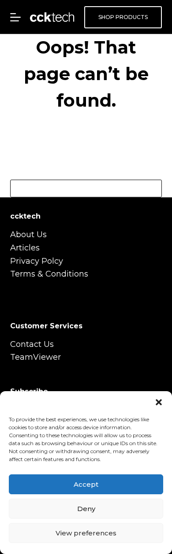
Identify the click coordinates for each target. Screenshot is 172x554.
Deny (86, 508)
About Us (28, 234)
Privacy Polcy (36, 261)
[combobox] (77, 188)
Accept (86, 484)
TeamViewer (35, 357)
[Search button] (153, 188)
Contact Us (32, 344)
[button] (158, 402)
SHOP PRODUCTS (123, 17)
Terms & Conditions (49, 274)
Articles (25, 248)
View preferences (86, 533)
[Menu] (15, 17)
